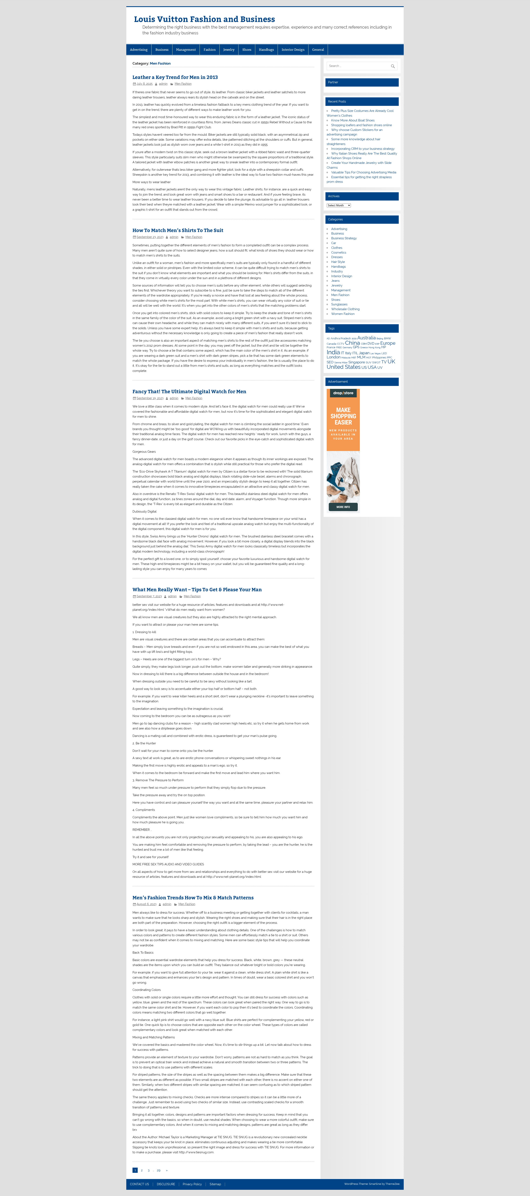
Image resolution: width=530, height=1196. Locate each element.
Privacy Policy (192, 1184)
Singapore (356, 362)
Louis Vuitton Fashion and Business (204, 18)
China (352, 343)
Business (162, 50)
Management (186, 50)
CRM (364, 343)
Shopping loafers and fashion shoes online (361, 125)
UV (380, 367)
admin (163, 83)
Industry (337, 271)
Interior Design (293, 50)
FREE (339, 347)
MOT (368, 357)
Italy (348, 353)
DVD (370, 344)
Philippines (379, 357)
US (364, 367)
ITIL (355, 353)
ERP (377, 344)
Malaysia (346, 357)
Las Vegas (375, 353)
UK (391, 361)
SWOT (376, 362)
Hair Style (338, 262)
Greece (364, 347)
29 (158, 1170)
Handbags (266, 50)
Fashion (210, 50)
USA (372, 367)
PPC (389, 357)
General (318, 50)
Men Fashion (183, 83)
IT (342, 353)
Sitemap (215, 1184)
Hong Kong (375, 347)
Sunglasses (339, 304)
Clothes (336, 248)
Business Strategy (344, 238)
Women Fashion (343, 314)
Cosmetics (338, 252)
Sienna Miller (341, 362)
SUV (368, 362)
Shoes (246, 50)
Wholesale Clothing (345, 309)
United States (344, 367)
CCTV (340, 343)
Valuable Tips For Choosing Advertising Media (363, 172)
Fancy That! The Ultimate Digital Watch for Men (189, 391)
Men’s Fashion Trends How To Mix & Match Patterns (193, 897)
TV (384, 361)
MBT (353, 357)
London (334, 357)
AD (328, 338)
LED (384, 353)
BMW (387, 338)
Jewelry (229, 50)
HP (383, 347)
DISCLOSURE (166, 1184)
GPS (356, 347)
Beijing (380, 338)
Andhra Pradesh (341, 338)
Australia (366, 337)
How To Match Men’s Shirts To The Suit (177, 230)
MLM (361, 357)
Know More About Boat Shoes (353, 120)
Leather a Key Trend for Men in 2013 (175, 77)
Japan (364, 353)
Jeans (335, 281)
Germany (347, 347)
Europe (387, 343)
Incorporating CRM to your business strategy (363, 149)
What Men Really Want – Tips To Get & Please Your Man (197, 589)
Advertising (139, 50)
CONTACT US (139, 1184)
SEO (330, 362)
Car (333, 243)
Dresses (337, 257)
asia (354, 338)
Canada (331, 343)
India (333, 352)
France (331, 347)
